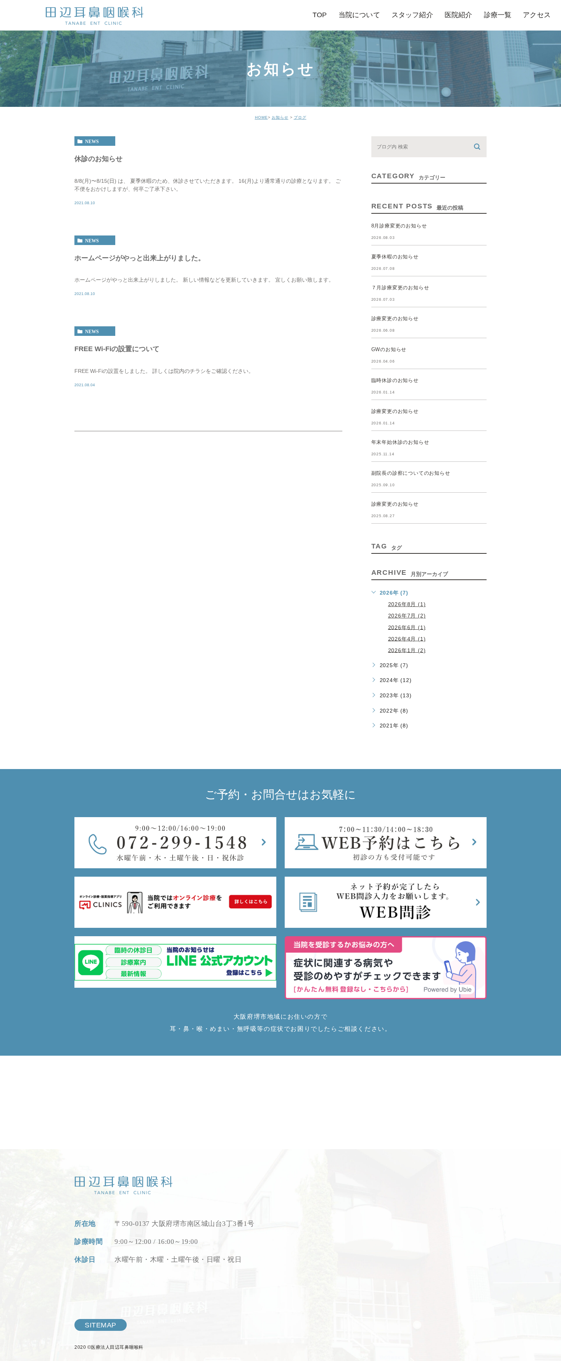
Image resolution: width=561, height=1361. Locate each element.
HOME (261, 117)
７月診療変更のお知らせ (400, 287)
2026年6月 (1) (407, 627)
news (92, 141)
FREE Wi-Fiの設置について (117, 349)
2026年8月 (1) (407, 604)
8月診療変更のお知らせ (399, 226)
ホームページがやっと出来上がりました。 (139, 257)
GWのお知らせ (389, 349)
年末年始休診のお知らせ (400, 442)
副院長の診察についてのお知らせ (410, 473)
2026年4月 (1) (407, 638)
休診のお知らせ (98, 158)
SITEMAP (100, 1325)
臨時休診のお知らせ (395, 380)
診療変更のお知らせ (395, 318)
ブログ (300, 117)
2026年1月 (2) (407, 650)
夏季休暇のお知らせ (395, 257)
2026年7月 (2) (407, 616)
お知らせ (280, 117)
